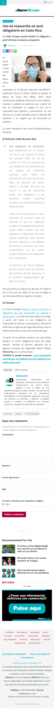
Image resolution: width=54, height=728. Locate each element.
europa (18, 413)
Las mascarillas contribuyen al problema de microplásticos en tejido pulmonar (27, 359)
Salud (45, 632)
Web (4, 489)
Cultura (8, 636)
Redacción (11, 45)
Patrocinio (22, 531)
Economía (34, 632)
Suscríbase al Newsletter (14, 654)
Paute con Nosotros (39, 654)
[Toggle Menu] (3, 3)
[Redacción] (9, 385)
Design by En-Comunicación (27, 704)
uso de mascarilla (32, 413)
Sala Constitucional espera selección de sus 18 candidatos (33, 571)
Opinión (23, 639)
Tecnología (33, 636)
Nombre (6, 465)
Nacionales (8, 21)
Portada (10, 632)
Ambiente (45, 636)
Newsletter (20, 643)
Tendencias (35, 639)
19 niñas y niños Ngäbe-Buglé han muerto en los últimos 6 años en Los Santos (32, 548)
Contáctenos (34, 643)
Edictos (47, 639)
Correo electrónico (11, 477)
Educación (19, 636)
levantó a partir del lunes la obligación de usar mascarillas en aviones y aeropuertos (27, 313)
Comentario (8, 434)
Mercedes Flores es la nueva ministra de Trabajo (31, 559)
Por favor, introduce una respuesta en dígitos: (23, 501)
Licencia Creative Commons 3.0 (27, 663)
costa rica (8, 413)
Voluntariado (10, 639)
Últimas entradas (21, 370)
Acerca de (8, 370)
